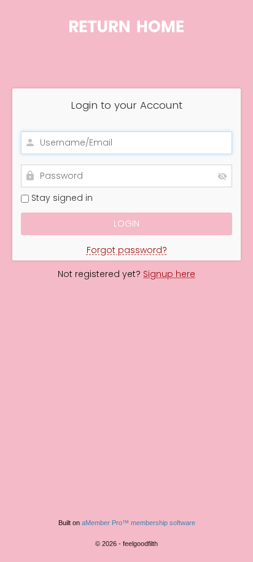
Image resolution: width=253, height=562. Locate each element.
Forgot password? (127, 250)
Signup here (169, 274)
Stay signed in (61, 198)
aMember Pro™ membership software (138, 522)
